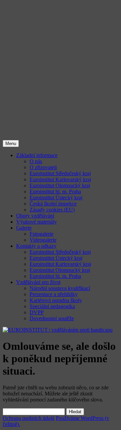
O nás (36, 161)
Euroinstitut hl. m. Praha (55, 191)
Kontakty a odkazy (36, 246)
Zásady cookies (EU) (52, 209)
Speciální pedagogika (52, 306)
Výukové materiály (36, 222)
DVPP (37, 312)
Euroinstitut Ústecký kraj (56, 197)
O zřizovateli (43, 167)
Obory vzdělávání (35, 216)
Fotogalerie (41, 234)
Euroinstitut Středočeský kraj (60, 173)
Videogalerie (43, 240)
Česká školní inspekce (53, 203)
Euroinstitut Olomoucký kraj (60, 185)
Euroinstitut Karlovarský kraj (60, 179)
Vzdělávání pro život (38, 282)
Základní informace (36, 155)
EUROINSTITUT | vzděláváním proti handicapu (46, 25)
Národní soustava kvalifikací (60, 288)
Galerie (24, 228)
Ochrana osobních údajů (28, 418)
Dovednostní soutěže (52, 318)
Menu (10, 143)
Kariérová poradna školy (56, 300)
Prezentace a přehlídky (54, 294)
